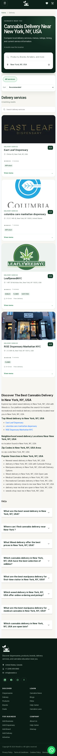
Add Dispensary (8, 725)
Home (3, 13)
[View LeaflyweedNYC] (29, 258)
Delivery (5, 697)
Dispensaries (7, 693)
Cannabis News (36, 693)
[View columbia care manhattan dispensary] (29, 193)
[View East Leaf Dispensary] (29, 129)
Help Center (34, 705)
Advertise (6, 737)
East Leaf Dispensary (16, 149)
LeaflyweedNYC (13, 278)
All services (10, 79)
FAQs (32, 701)
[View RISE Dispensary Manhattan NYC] (29, 326)
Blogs (32, 697)
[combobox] (30, 57)
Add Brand (6, 729)
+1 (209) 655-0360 (12, 669)
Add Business (7, 721)
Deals (4, 709)
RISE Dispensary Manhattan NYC (22, 346)
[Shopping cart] (52, 3)
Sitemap (33, 729)
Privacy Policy (7, 752)
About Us (33, 721)
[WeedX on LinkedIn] (4, 679)
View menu (28, 173)
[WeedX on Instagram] (17, 679)
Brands (5, 705)
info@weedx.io (11, 673)
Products (5, 701)
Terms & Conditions (21, 752)
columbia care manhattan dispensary (25, 214)
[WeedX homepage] (26, 3)
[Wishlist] (46, 3)
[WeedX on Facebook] (11, 679)
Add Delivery (7, 733)
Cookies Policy (35, 752)
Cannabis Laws (35, 709)
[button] (26, 512)
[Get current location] (49, 64)
